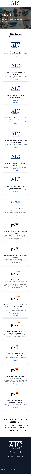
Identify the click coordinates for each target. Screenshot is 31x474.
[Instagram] (17, 452)
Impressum (10, 456)
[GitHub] (10, 452)
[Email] (21, 452)
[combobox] (15, 36)
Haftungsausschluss (15, 460)
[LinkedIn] (14, 452)
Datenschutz (20, 456)
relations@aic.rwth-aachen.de (17, 430)
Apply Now (15, 56)
